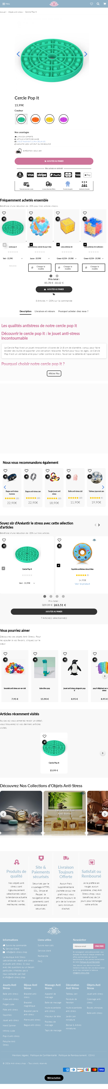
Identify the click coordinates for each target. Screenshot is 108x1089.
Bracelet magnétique (29, 1004)
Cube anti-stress (11, 999)
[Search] (98, 4)
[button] (5, 753)
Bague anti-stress (32, 1025)
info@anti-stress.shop (16, 952)
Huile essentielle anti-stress (53, 1009)
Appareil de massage (50, 995)
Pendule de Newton (71, 1001)
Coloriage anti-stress (94, 1001)
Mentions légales (20, 1055)
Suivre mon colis (46, 945)
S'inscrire (99, 946)
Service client (44, 950)
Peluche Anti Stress (9, 1043)
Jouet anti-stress (11, 1020)
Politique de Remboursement (73, 1055)
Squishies (7, 1015)
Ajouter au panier (55, 289)
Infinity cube (9, 1030)
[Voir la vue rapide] (5, 476)
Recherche (43, 956)
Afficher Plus (54, 373)
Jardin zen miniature (71, 1018)
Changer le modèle (41, 267)
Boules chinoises (95, 1007)
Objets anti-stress (15, 12)
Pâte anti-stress (10, 1009)
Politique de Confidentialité (43, 1055)
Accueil (3, 12)
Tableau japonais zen (96, 491)
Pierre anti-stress (32, 1019)
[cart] (105, 4)
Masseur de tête (53, 1016)
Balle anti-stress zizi (75, 491)
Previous (18, 53)
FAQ (40, 961)
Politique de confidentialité (90, 962)
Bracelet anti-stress (30, 995)
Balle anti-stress (10, 993)
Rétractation (54, 1077)
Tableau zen (71, 993)
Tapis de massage (53, 1030)
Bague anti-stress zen (33, 491)
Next (85, 53)
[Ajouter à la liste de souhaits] (5, 470)
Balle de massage (53, 1002)
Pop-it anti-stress (11, 1036)
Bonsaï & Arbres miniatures (73, 1027)
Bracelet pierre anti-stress (31, 1013)
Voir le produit (82, 583)
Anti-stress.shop (18, 1063)
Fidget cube (8, 1004)
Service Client (12, 948)
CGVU (91, 1055)
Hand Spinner (9, 1025)
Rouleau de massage (50, 1023)
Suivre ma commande (16, 945)
